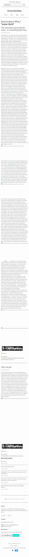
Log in (9, 543)
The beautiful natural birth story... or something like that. (14, 29)
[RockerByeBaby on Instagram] (8, 515)
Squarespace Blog (10, 21)
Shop (11, 14)
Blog (17, 14)
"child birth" (9, 357)
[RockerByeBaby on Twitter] (2, 515)
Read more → (4, 353)
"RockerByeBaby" (4, 359)
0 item (12, 1)
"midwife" (14, 357)
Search (11, 545)
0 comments (4, 356)
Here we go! (6, 367)
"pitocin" (22, 357)
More (22, 14)
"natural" (18, 357)
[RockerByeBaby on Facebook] (4, 515)
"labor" (3, 455)
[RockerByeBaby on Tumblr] (6, 515)
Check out (18, 1)
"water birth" (11, 359)
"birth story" (4, 357)
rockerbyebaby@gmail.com (11, 524)
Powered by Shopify (22, 547)
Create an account (16, 543)
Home (5, 14)
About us (16, 545)
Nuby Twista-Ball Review (7, 466)
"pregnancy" (7, 455)
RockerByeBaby (14, 11)
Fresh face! (4, 461)
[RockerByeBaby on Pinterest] (11, 515)
